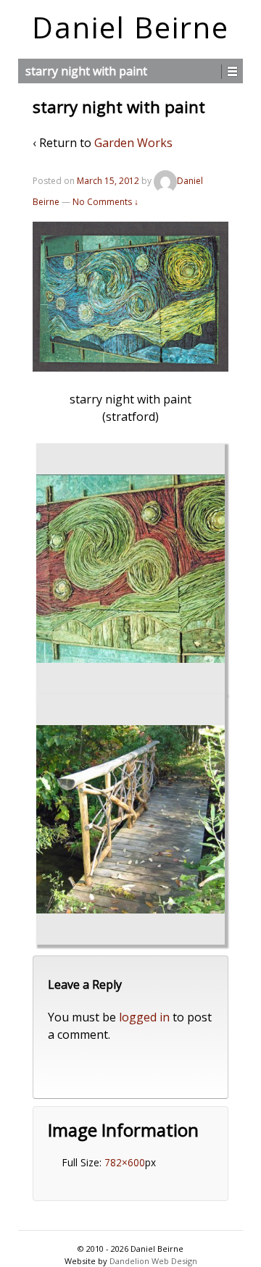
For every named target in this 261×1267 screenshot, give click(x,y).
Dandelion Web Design (153, 1260)
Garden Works (133, 143)
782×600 (124, 1162)
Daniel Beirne (130, 27)
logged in (144, 1017)
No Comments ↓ (105, 202)
